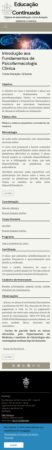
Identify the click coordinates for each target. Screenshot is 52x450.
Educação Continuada (26, 12)
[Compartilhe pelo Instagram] (13, 365)
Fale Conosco (8, 415)
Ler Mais (8, 193)
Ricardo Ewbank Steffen (14, 213)
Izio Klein (6, 225)
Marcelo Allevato (10, 208)
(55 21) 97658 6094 (20, 420)
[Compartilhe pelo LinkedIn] (28, 365)
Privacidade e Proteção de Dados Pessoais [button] (21, 436)
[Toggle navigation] (5, 26)
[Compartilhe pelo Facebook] (18, 365)
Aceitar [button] (13, 445)
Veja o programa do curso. (15, 243)
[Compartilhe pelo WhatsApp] (23, 365)
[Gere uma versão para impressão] (33, 365)
